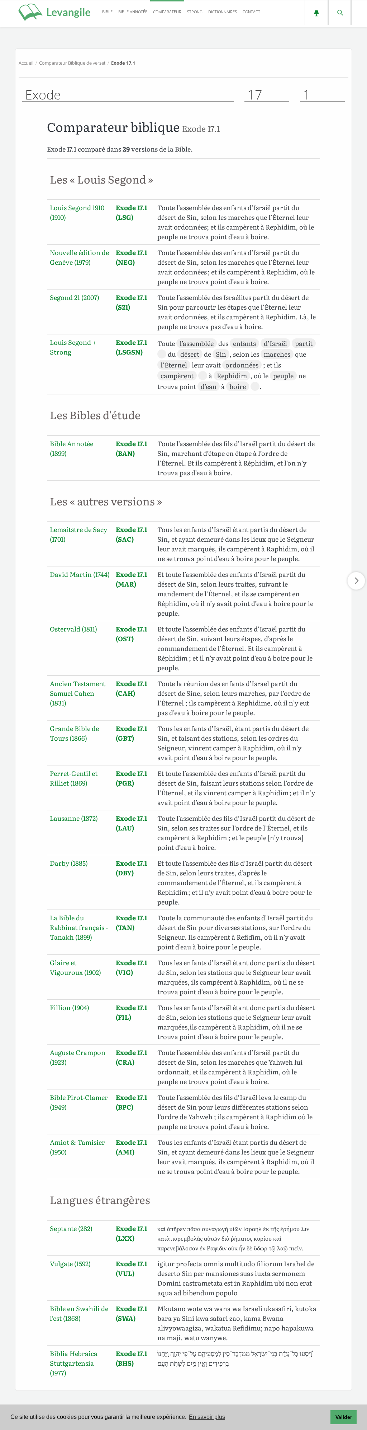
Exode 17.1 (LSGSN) (131, 347)
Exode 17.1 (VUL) (131, 1268)
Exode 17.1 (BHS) (131, 1358)
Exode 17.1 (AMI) (131, 1147)
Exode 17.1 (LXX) (131, 1233)
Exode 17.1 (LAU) (131, 823)
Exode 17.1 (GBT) (131, 733)
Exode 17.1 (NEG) (131, 257)
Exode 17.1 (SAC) (131, 534)
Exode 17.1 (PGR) (131, 778)
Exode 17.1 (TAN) (131, 922)
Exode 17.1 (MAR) (131, 579)
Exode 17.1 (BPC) (131, 1102)
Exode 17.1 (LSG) (131, 212)
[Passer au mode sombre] (316, 12)
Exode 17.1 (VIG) (131, 967)
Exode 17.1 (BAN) (131, 448)
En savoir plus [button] (207, 1417)
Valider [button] (343, 1417)
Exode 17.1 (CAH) (131, 688)
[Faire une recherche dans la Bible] (339, 12)
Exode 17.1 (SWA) (131, 1313)
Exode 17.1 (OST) (131, 633)
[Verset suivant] (356, 581)
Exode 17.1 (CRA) (131, 1057)
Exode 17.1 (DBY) (131, 868)
